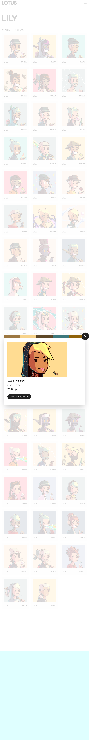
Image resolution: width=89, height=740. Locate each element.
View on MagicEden (19, 396)
